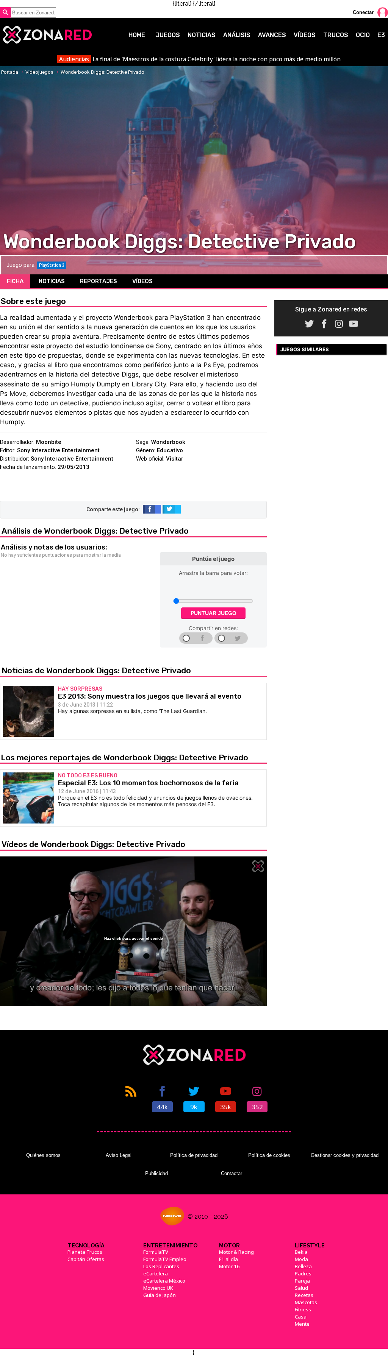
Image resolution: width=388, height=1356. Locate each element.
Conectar (363, 12)
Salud (301, 1287)
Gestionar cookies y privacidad (345, 1155)
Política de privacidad (193, 1155)
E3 (381, 35)
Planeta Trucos (84, 1252)
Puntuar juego (213, 613)
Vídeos (305, 35)
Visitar (174, 458)
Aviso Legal (118, 1155)
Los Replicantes (161, 1266)
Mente (302, 1323)
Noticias (202, 35)
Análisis (236, 35)
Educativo (170, 450)
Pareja (302, 1280)
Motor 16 (229, 1266)
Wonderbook (168, 442)
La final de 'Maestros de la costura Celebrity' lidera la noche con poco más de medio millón (199, 59)
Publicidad (156, 1173)
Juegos (168, 35)
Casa (301, 1316)
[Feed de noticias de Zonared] (131, 1098)
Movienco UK (158, 1287)
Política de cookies (269, 1155)
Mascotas (306, 1302)
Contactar (231, 1173)
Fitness (303, 1309)
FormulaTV (155, 1252)
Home (136, 35)
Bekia (301, 1252)
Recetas (304, 1295)
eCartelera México (164, 1280)
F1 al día (228, 1259)
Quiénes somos (43, 1155)
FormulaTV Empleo (164, 1259)
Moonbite (48, 442)
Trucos (335, 35)
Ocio (363, 35)
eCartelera (155, 1273)
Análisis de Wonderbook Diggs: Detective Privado (95, 531)
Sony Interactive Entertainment (58, 450)
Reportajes (98, 281)
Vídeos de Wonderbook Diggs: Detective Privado (93, 844)
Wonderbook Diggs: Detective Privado (102, 72)
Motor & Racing (236, 1252)
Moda (301, 1259)
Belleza (303, 1266)
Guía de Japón (159, 1295)
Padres (303, 1273)
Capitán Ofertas (85, 1259)
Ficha (15, 281)
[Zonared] (47, 35)
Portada (9, 72)
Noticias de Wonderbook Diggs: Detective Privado (96, 670)
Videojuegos (39, 72)
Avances (272, 35)
